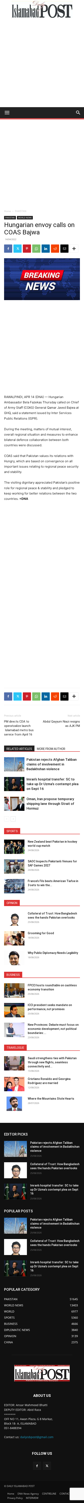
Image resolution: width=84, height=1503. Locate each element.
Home (7, 211)
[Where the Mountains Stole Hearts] (14, 1104)
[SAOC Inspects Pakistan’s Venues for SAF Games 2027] (14, 866)
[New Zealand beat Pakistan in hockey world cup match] (14, 847)
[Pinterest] (27, 248)
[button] (6, 112)
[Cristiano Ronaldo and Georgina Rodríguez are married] (14, 1084)
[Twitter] (17, 248)
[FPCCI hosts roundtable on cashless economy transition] (14, 990)
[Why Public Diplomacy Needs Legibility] (14, 958)
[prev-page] (6, 818)
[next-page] (13, 818)
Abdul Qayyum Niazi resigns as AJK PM (61, 724)
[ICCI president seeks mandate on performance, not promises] (14, 1010)
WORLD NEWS (25, 217)
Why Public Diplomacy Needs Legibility (53, 953)
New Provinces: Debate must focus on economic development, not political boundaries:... (53, 1029)
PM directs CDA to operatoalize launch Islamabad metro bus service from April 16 (19, 728)
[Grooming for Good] (14, 938)
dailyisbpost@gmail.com (36, 1437)
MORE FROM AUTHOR (51, 748)
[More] (74, 248)
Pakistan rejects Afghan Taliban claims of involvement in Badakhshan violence (52, 764)
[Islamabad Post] (42, 9)
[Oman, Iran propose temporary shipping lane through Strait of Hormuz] (14, 804)
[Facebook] (8, 248)
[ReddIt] (55, 248)
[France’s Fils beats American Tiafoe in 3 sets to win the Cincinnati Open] (14, 886)
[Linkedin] (46, 248)
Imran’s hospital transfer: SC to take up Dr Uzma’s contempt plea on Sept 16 (52, 784)
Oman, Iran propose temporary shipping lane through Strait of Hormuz (50, 803)
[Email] (64, 248)
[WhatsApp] (36, 248)
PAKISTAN (20, 211)
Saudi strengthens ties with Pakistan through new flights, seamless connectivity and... (52, 1062)
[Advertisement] (42, 63)
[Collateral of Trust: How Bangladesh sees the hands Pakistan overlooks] (14, 918)
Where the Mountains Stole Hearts (51, 1098)
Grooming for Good (41, 933)
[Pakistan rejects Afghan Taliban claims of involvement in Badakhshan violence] (14, 764)
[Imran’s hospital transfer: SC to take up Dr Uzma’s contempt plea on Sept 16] (14, 784)
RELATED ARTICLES (19, 748)
